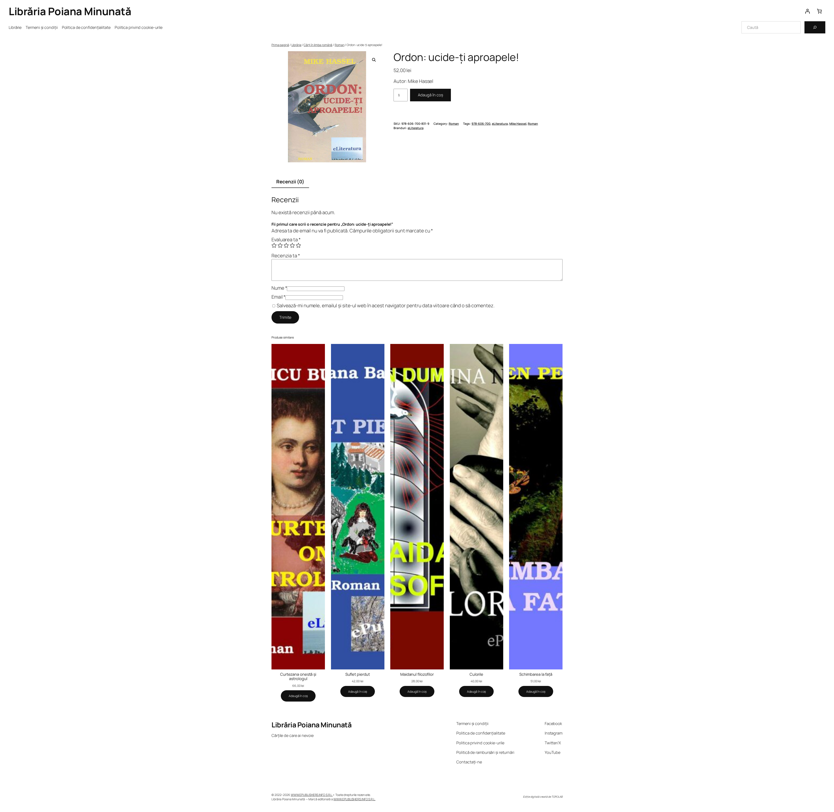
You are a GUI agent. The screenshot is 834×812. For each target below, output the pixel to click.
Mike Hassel (517, 124)
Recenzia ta (285, 255)
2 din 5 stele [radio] (280, 245)
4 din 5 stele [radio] (292, 245)
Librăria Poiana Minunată (70, 11)
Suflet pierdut (357, 674)
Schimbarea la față (535, 674)
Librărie (296, 45)
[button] (374, 60)
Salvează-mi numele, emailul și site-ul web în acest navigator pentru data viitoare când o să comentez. (386, 305)
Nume (279, 288)
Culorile (476, 674)
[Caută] (814, 27)
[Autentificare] (807, 11)
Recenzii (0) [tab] (290, 181)
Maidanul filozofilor (417, 674)
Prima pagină (280, 45)
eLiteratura (500, 124)
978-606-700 (481, 124)
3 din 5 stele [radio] (286, 245)
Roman (339, 45)
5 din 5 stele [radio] (298, 245)
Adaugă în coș (430, 94)
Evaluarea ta (286, 239)
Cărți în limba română (318, 45)
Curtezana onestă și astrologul (298, 676)
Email (278, 297)
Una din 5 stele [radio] (274, 245)
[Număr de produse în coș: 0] (819, 11)
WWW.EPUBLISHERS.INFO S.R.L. (312, 795)
